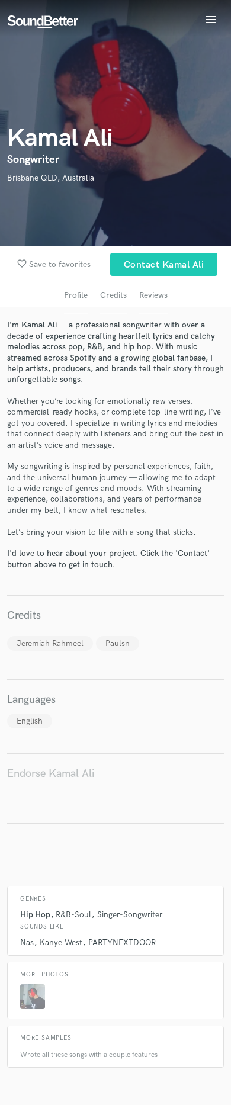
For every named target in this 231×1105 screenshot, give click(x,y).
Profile (76, 295)
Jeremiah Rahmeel (50, 643)
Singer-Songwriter (129, 915)
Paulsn (117, 643)
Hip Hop (35, 915)
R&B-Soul (73, 915)
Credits (113, 295)
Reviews (153, 295)
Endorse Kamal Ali (51, 773)
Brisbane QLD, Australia (50, 178)
